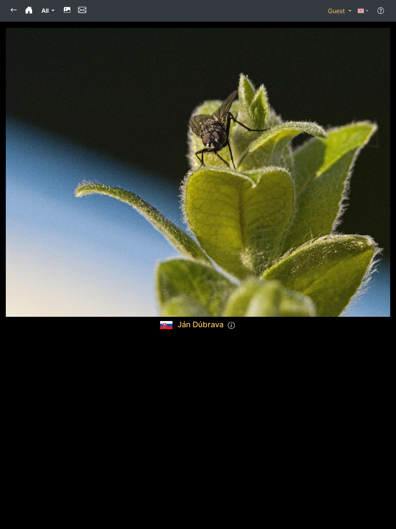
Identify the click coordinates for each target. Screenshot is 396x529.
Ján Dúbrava (201, 324)
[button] (13, 10)
